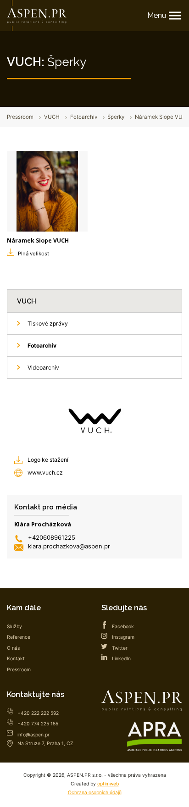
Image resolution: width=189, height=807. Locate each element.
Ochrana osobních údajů (95, 793)
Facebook (123, 627)
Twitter (120, 648)
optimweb (108, 784)
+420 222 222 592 (38, 713)
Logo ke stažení (48, 459)
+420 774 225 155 (37, 724)
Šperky (115, 117)
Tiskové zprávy (48, 323)
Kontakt (16, 659)
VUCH (52, 117)
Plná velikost (33, 253)
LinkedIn (121, 659)
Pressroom (20, 117)
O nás (13, 648)
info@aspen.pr (33, 735)
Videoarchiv (43, 367)
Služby (14, 627)
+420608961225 (51, 537)
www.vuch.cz (45, 472)
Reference (18, 637)
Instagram (123, 637)
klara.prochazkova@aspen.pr (69, 546)
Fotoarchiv (83, 117)
